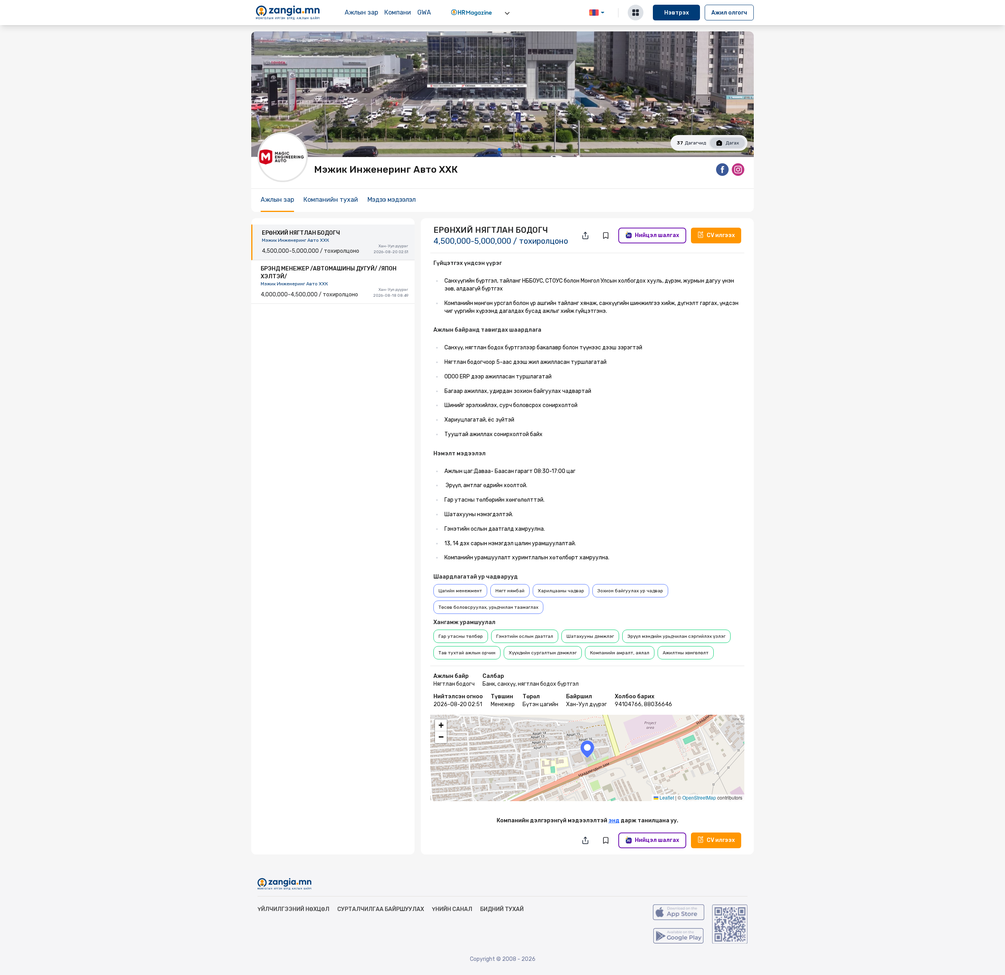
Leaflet (666, 797)
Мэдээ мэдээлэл (391, 199)
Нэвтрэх (676, 12)
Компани (397, 12)
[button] (587, 749)
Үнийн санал (452, 909)
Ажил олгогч (729, 12)
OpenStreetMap (699, 797)
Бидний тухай (502, 909)
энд (613, 820)
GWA (424, 12)
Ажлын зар (361, 12)
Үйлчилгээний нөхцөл (293, 909)
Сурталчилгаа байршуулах (380, 909)
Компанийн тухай (330, 199)
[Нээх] (507, 13)
